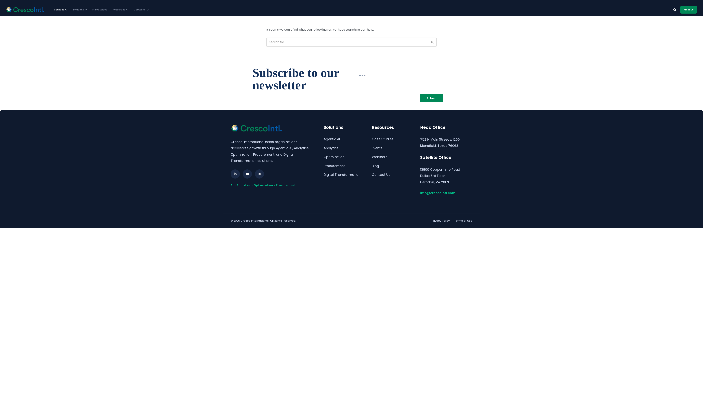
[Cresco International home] (25, 10)
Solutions (78, 9)
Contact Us (381, 174)
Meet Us (688, 9)
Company (140, 9)
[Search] (674, 9)
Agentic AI (332, 139)
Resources (119, 9)
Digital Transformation (342, 174)
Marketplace (99, 9)
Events (377, 148)
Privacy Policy (441, 221)
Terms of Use (463, 221)
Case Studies (382, 139)
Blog (375, 166)
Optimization (334, 157)
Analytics (331, 148)
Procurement (334, 166)
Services (59, 9)
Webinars (379, 157)
